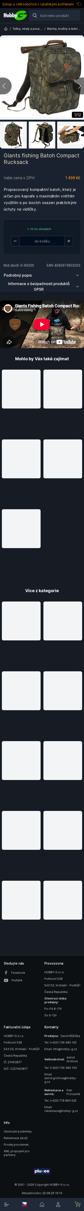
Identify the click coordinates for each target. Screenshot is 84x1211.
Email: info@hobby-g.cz (60, 1049)
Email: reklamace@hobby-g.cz (61, 1109)
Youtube (16, 980)
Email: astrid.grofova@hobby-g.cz (60, 1078)
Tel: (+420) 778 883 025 (60, 1100)
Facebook (18, 972)
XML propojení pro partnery (17, 1153)
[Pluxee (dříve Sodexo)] (42, 1171)
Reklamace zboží (16, 1138)
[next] (78, 86)
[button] (21, 402)
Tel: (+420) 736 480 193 (60, 1068)
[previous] (6, 86)
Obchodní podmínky (18, 1131)
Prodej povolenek (16, 1144)
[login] (59, 1204)
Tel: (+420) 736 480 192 (60, 1042)
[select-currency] (24, 1204)
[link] (42, 1204)
